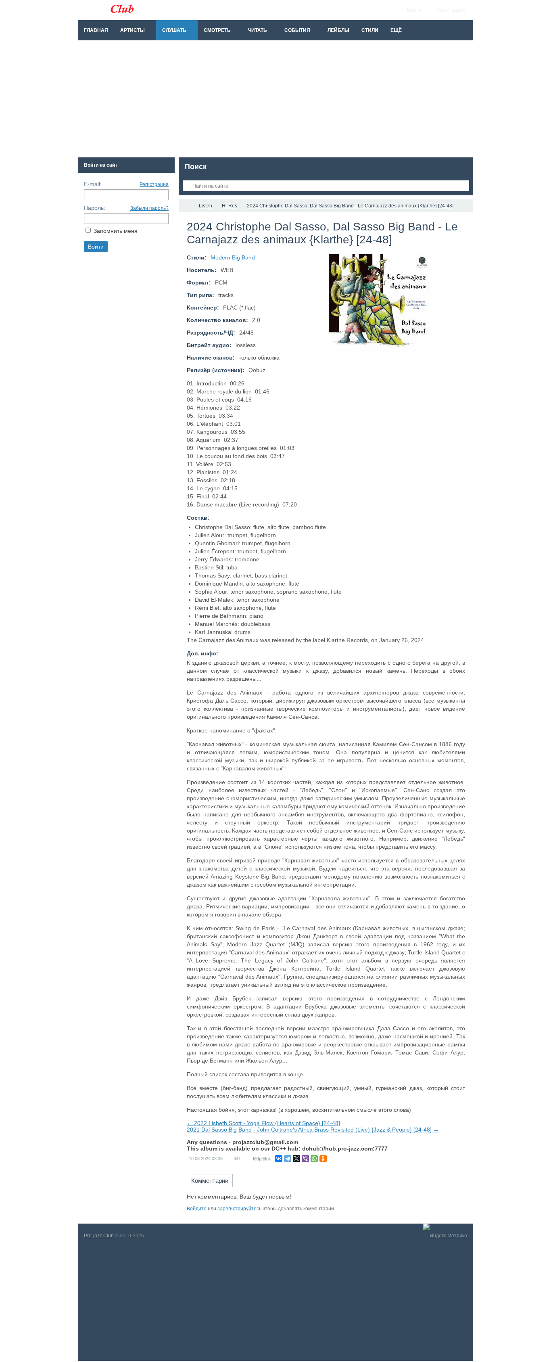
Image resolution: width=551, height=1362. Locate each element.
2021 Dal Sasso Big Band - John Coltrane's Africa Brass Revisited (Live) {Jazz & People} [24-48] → (313, 1129)
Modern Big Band (233, 257)
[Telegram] (287, 1158)
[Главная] (186, 205)
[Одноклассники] (323, 1158)
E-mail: (93, 184)
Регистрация (154, 184)
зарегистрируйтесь (239, 1208)
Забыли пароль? (149, 208)
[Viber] (305, 1158)
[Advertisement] (275, 100)
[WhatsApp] (314, 1158)
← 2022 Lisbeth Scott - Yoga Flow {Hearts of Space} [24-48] (263, 1123)
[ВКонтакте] (278, 1158)
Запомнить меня (116, 231)
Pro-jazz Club (99, 1236)
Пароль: (94, 208)
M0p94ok (262, 1158)
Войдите (197, 1208)
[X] (296, 1158)
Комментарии (209, 1180)
